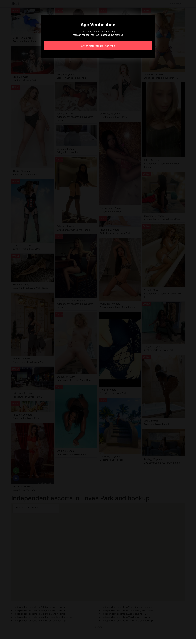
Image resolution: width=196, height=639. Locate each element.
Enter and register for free (98, 45)
